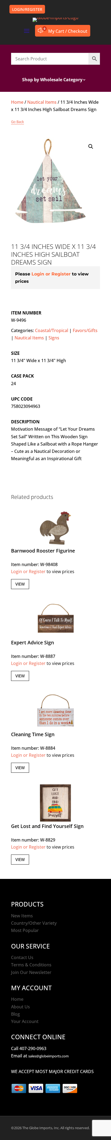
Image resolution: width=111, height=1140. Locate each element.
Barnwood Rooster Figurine (43, 550)
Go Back (17, 121)
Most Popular (25, 930)
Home (17, 102)
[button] (91, 146)
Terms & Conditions (31, 965)
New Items (22, 916)
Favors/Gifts (85, 330)
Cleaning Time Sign (32, 734)
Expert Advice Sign (32, 642)
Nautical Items (42, 102)
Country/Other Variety (34, 923)
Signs (53, 338)
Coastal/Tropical (51, 330)
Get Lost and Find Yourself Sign (47, 826)
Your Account (25, 1021)
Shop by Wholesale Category (52, 80)
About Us (20, 1007)
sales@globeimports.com (48, 1056)
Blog (15, 1014)
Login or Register (51, 274)
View (20, 584)
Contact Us (22, 957)
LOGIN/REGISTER (27, 9)
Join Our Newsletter (31, 972)
